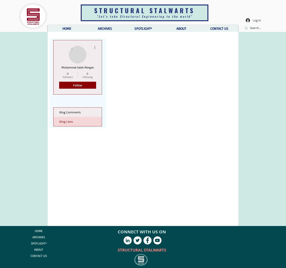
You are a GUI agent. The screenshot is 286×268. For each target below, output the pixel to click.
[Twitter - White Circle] (137, 240)
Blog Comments (70, 112)
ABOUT (38, 249)
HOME (39, 231)
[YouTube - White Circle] (157, 240)
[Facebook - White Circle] (147, 240)
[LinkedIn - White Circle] (128, 240)
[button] (181, 28)
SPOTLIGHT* (39, 243)
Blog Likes (66, 121)
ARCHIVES (38, 237)
